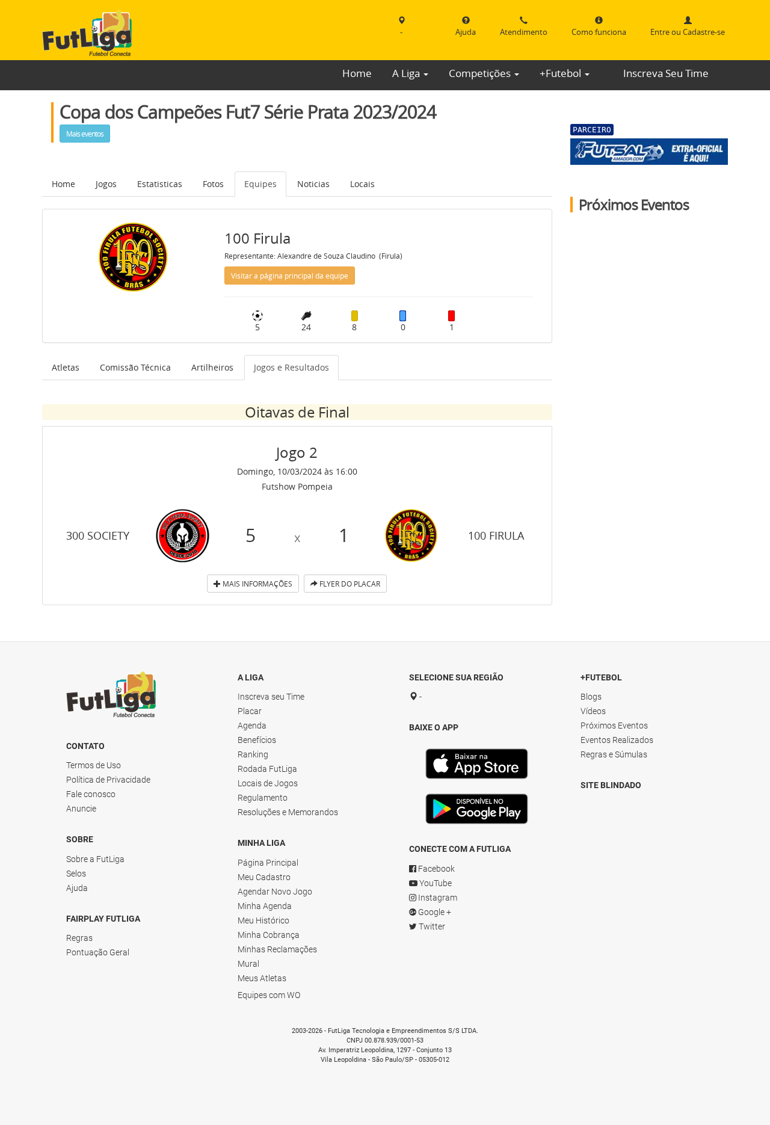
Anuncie (81, 808)
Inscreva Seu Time (666, 73)
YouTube (434, 883)
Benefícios (257, 740)
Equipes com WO (269, 995)
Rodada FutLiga (267, 769)
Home (357, 73)
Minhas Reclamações (277, 949)
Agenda (252, 725)
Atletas (65, 367)
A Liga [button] (407, 73)
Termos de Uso (93, 765)
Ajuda (77, 888)
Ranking (253, 754)
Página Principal (268, 863)
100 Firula (496, 535)
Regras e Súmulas (614, 754)
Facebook (435, 869)
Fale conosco (91, 794)
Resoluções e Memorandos (288, 812)
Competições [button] (481, 73)
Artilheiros (212, 367)
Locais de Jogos (268, 783)
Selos (76, 873)
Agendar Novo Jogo (275, 891)
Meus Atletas (262, 978)
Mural (248, 964)
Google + (433, 912)
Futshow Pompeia (297, 486)
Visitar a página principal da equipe (289, 275)
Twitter (431, 926)
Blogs (591, 696)
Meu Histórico (263, 920)
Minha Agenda (265, 906)
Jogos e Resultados (291, 367)
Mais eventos (84, 133)
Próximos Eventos (614, 725)
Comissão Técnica (135, 367)
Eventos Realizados (617, 740)
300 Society (97, 535)
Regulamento (263, 798)
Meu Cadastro (264, 877)
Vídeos (593, 711)
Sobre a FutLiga (95, 859)
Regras (79, 938)
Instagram (436, 897)
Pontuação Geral (97, 952)
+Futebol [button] (562, 73)
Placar (250, 711)
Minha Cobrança (269, 935)
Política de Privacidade (108, 779)
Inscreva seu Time (271, 696)
